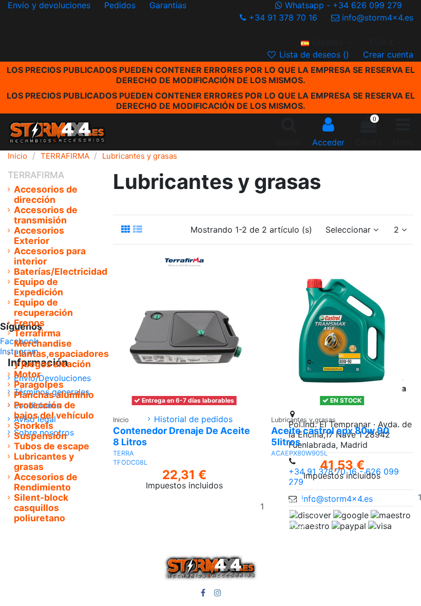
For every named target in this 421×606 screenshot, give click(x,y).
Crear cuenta (388, 54)
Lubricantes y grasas (44, 461)
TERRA (123, 453)
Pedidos (121, 5)
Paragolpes (39, 385)
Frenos (29, 323)
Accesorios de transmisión (46, 215)
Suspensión (40, 436)
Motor (27, 374)
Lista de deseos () (314, 54)
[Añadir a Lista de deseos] (168, 405)
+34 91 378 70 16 (283, 17)
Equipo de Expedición (38, 287)
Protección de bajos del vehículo (54, 410)
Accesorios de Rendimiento (46, 482)
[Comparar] (189, 405)
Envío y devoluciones (50, 5)
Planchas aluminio (54, 395)
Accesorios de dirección (46, 194)
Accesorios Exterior (39, 235)
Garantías (167, 5)
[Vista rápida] (205, 405)
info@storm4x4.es (376, 17)
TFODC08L (130, 462)
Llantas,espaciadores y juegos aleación (61, 359)
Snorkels (33, 426)
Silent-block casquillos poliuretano (41, 508)
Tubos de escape (51, 446)
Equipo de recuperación (43, 307)
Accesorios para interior (50, 256)
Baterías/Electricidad (60, 272)
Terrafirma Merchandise (43, 338)
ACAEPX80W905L (299, 453)
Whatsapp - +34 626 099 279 (343, 5)
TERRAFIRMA (36, 174)
